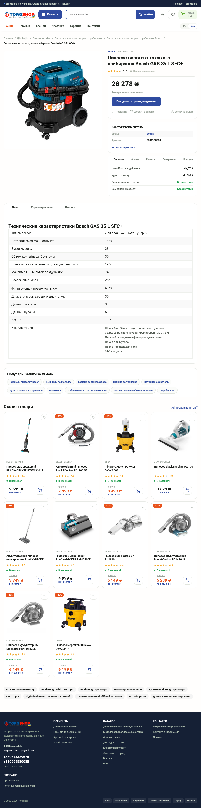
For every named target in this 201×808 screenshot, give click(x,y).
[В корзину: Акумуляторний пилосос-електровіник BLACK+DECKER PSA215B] (40, 580)
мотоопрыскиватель (156, 381)
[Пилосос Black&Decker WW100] (174, 435)
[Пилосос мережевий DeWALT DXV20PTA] (76, 614)
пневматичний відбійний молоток (133, 390)
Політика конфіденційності (19, 785)
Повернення (169, 159)
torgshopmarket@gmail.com (169, 726)
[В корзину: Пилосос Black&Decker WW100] (187, 490)
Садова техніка (112, 737)
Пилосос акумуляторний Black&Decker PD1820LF (22, 646)
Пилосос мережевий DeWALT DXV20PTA (75, 646)
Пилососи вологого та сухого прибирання (78, 38)
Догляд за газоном (114, 742)
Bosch (112, 51)
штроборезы (167, 390)
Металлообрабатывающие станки (123, 731)
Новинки (24, 26)
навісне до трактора (125, 381)
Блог (106, 763)
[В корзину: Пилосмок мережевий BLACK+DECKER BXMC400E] (89, 579)
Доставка (191, 4)
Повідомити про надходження (136, 101)
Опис (15, 207)
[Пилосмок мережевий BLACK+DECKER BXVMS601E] (27, 435)
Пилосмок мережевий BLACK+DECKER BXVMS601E (24, 468)
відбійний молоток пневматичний (87, 390)
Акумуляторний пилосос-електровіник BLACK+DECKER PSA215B (25, 558)
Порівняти (121, 111)
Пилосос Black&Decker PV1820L (119, 557)
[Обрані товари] (172, 14)
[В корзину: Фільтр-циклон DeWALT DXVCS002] (138, 491)
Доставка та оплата (65, 726)
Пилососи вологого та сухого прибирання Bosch (134, 38)
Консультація (190, 159)
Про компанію (12, 780)
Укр (193, 26)
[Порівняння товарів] (162, 14)
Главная (8, 38)
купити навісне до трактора (26, 390)
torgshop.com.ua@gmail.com (19, 750)
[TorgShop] (20, 14)
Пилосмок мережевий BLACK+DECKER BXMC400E (73, 557)
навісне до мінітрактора (92, 381)
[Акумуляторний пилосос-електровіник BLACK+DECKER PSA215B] (27, 525)
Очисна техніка (41, 38)
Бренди (41, 26)
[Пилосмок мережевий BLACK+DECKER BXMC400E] (76, 525)
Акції (9, 26)
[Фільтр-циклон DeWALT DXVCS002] (125, 435)
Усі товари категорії (184, 407)
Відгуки (70, 207)
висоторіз (55, 390)
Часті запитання (62, 742)
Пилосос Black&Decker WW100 (173, 466)
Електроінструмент (114, 747)
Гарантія (75, 26)
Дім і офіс (22, 38)
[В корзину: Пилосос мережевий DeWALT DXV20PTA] (89, 669)
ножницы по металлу (58, 381)
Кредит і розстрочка (65, 737)
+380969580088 (16, 761)
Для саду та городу (114, 753)
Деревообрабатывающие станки (122, 726)
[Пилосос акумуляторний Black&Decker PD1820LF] (27, 614)
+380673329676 (16, 757)
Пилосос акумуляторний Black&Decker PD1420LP (170, 557)
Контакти (93, 26)
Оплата (135, 159)
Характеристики (42, 207)
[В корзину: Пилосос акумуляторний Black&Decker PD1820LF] (40, 669)
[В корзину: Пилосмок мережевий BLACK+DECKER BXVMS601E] (40, 490)
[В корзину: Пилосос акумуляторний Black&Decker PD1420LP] (187, 580)
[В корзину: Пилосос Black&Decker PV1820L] (138, 580)
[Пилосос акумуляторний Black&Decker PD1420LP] (174, 525)
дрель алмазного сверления (171, 696)
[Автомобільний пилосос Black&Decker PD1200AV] (76, 435)
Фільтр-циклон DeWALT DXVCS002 (120, 468)
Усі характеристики (123, 147)
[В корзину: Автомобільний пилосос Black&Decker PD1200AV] (89, 491)
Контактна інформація (166, 731)
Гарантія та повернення (67, 731)
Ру (184, 26)
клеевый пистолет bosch (24, 381)
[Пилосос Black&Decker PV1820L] (125, 525)
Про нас (178, 4)
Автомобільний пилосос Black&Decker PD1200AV (71, 468)
